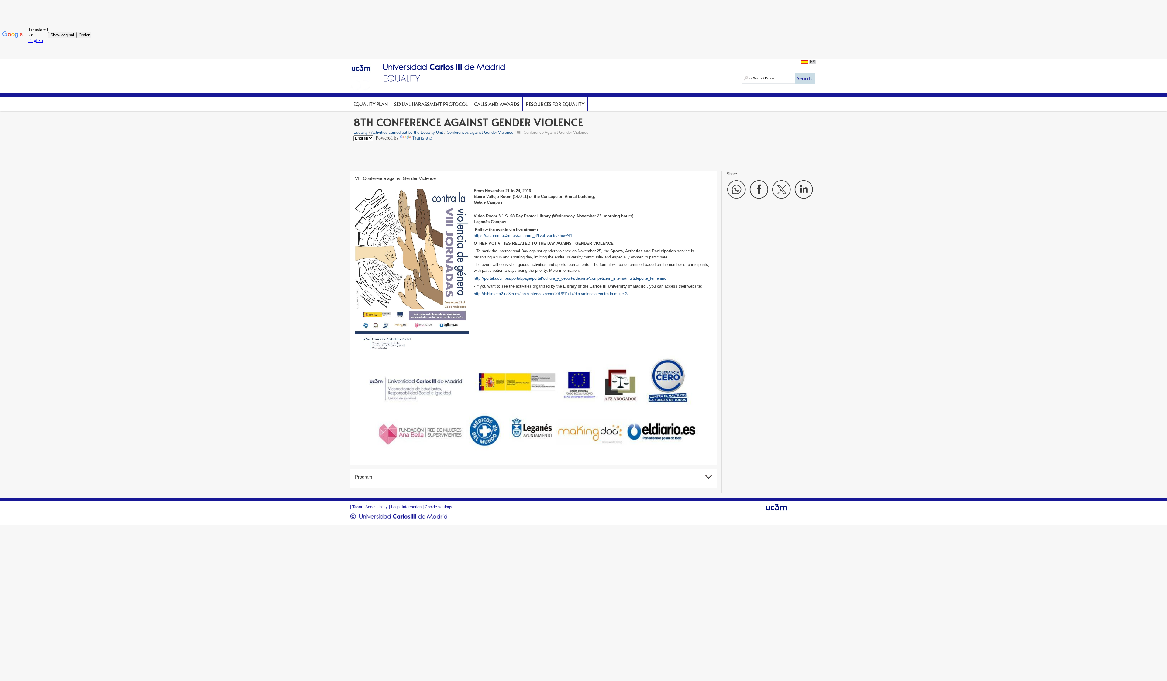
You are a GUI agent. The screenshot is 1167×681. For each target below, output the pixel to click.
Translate (422, 137)
